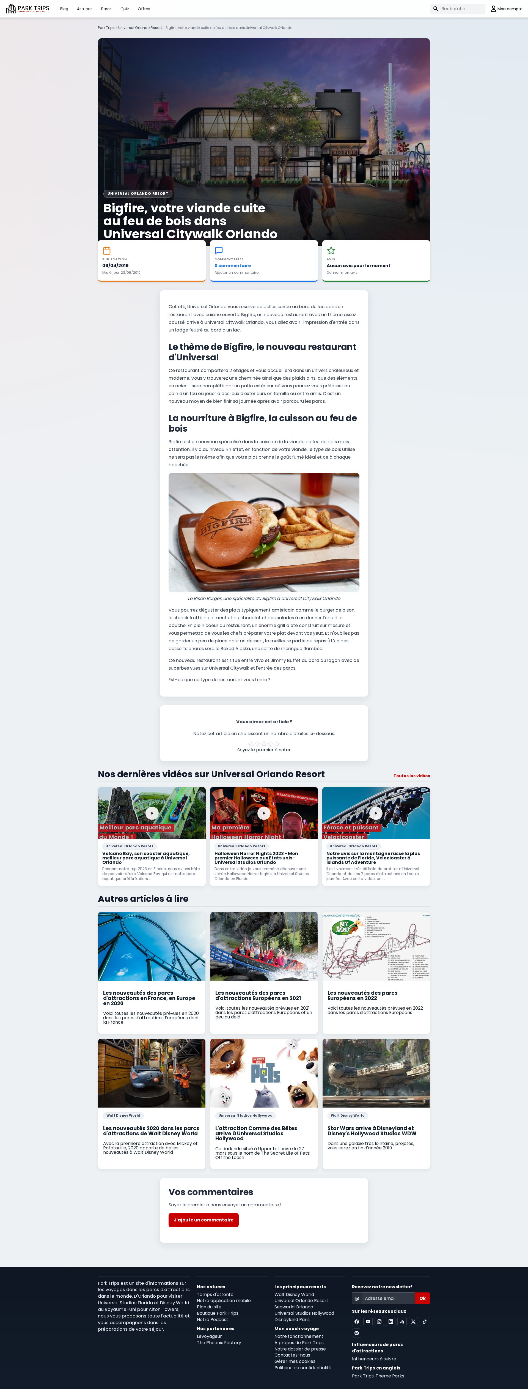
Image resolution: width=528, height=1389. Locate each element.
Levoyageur (209, 1336)
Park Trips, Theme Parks (378, 1376)
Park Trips (106, 27)
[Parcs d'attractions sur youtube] (368, 1321)
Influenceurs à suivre (374, 1359)
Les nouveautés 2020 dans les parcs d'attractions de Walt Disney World (151, 1131)
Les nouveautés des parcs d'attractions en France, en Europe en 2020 (149, 998)
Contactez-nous (292, 1355)
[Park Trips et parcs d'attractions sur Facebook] (356, 1321)
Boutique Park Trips (217, 1313)
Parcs (106, 9)
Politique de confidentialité (302, 1368)
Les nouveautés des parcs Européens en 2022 (363, 995)
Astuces (84, 9)
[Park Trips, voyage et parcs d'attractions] (11, 8)
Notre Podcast (212, 1319)
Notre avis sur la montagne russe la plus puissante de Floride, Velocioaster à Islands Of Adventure (373, 857)
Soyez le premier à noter (264, 750)
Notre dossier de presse (300, 1349)
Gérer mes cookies (294, 1361)
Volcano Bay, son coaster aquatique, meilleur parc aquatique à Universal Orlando (146, 857)
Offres (144, 9)
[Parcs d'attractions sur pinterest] (356, 1333)
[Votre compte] (503, 9)
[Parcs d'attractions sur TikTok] (424, 1321)
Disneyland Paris (292, 1319)
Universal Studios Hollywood (246, 1115)
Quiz (124, 9)
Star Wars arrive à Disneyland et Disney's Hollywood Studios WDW (372, 1131)
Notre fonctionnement (298, 1336)
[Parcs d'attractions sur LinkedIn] (390, 1321)
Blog (64, 9)
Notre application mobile (224, 1300)
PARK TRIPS (33, 8)
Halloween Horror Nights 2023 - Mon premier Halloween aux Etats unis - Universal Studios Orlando (256, 857)
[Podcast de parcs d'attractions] (402, 1321)
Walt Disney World (123, 1115)
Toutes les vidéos (412, 776)
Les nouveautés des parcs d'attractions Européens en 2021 (258, 995)
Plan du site (209, 1307)
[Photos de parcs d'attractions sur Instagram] (379, 1321)
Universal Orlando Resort (140, 27)
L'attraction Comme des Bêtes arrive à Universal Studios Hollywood (256, 1133)
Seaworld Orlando (293, 1307)
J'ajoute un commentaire (203, 1220)
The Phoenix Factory (219, 1342)
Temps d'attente (215, 1294)
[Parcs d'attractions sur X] (413, 1321)
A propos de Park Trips (299, 1342)
